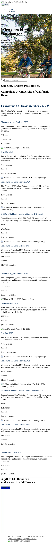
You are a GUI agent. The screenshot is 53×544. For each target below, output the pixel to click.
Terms (10, 536)
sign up (14, 9)
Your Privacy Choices (35, 536)
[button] (5, 4)
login (13, 11)
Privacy (20, 536)
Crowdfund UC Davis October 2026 (23, 106)
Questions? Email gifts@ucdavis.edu (22, 539)
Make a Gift (5, 488)
